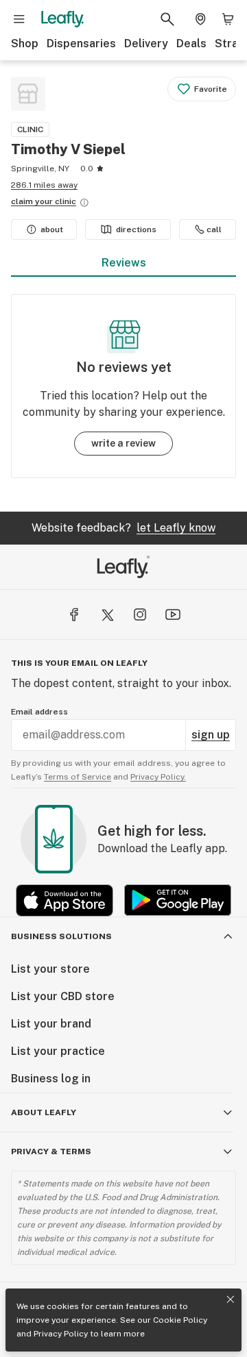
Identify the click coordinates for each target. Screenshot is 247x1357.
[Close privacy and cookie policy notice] (230, 1299)
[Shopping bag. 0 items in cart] (228, 19)
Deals (191, 43)
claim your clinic (43, 201)
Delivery (146, 43)
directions (136, 229)
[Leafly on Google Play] (177, 900)
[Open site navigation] (19, 19)
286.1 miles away (44, 185)
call (214, 229)
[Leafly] (62, 19)
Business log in (51, 1078)
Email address (39, 712)
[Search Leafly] (167, 19)
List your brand (51, 1023)
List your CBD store (63, 996)
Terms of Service (77, 777)
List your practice (58, 1051)
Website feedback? (123, 527)
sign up (210, 734)
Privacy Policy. (158, 777)
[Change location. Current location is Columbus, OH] (200, 19)
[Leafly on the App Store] (64, 900)
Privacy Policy (61, 1334)
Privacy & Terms (51, 1151)
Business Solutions (61, 936)
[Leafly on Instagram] (140, 614)
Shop (24, 43)
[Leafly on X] (107, 614)
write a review (123, 443)
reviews (124, 262)
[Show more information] (84, 202)
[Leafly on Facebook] (74, 614)
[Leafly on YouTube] (172, 614)
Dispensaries (81, 43)
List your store (50, 968)
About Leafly (43, 1112)
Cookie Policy (180, 1320)
